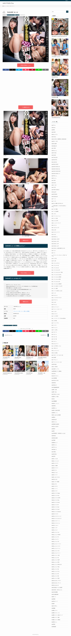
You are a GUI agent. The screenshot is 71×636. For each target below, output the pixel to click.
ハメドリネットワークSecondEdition (59, 318)
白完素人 (54, 451)
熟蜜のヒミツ (55, 442)
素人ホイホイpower (56, 502)
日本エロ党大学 (55, 426)
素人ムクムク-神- (56, 573)
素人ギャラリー (55, 467)
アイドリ (54, 198)
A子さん (54, 125)
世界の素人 (55, 364)
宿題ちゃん (55, 408)
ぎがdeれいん (55, 236)
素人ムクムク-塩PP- (56, 559)
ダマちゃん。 (55, 304)
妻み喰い (54, 405)
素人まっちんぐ (55, 525)
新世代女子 (55, 419)
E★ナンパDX (55, 141)
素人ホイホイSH (56, 504)
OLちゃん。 (55, 178)
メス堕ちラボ (55, 348)
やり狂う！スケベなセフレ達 (58, 355)
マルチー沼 (55, 336)
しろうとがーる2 (56, 265)
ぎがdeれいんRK (56, 241)
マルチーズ (55, 332)
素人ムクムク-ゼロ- (56, 550)
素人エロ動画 (26, 311)
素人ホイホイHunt (56, 495)
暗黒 (53, 431)
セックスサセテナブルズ (57, 297)
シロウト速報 (55, 288)
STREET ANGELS (56, 189)
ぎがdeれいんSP (56, 243)
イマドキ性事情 (55, 211)
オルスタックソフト (56, 232)
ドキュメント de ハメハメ (18, 311)
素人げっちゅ (55, 472)
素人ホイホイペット (56, 520)
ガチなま (54, 234)
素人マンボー (55, 527)
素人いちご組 (55, 458)
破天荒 (54, 456)
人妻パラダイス (55, 375)
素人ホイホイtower (56, 509)
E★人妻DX (55, 143)
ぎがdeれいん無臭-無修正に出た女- (59, 248)
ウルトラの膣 (55, 218)
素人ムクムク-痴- (56, 569)
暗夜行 (54, 428)
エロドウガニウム (8, 3)
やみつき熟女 (55, 352)
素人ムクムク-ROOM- (57, 534)
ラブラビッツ (55, 359)
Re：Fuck (54, 185)
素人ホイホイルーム (56, 523)
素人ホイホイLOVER (56, 497)
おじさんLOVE (55, 220)
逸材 (53, 603)
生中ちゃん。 (55, 447)
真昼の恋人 (55, 454)
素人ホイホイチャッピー (57, 516)
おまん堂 (54, 229)
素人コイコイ (55, 474)
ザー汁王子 (55, 258)
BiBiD (54, 129)
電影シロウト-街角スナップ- (58, 615)
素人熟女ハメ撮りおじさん (57, 589)
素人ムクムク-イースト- (57, 543)
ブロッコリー (55, 327)
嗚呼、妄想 (55, 389)
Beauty (54, 127)
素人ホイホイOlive (56, 500)
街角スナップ (55, 601)
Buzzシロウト (55, 134)
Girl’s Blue (54, 152)
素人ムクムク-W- (56, 536)
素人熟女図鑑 (55, 592)
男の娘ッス (55, 449)
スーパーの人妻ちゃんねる (57, 290)
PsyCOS (54, 182)
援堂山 (54, 417)
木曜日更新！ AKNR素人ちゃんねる (59, 433)
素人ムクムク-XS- (56, 541)
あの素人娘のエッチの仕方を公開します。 (59, 206)
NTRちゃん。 (55, 175)
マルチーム (55, 334)
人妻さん (54, 373)
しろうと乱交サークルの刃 (57, 286)
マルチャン (55, 341)
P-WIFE (54, 180)
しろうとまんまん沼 (56, 281)
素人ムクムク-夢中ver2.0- (57, 564)
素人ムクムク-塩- (56, 557)
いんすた (54, 213)
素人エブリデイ (55, 463)
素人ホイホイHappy (56, 493)
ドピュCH (54, 311)
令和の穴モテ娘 (55, 380)
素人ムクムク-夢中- (56, 562)
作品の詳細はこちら (26, 65)
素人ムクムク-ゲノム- (56, 548)
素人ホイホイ (55, 490)
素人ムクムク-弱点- (56, 566)
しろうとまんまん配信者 (57, 283)
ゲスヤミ (54, 250)
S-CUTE (54, 187)
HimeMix (54, 155)
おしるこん (55, 225)
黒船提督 (54, 626)
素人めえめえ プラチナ (57, 580)
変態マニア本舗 (55, 396)
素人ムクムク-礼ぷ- (56, 571)
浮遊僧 (54, 440)
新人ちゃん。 (55, 421)
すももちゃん (55, 295)
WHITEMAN (55, 194)
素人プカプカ (55, 486)
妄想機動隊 (55, 401)
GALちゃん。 (55, 150)
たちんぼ (54, 302)
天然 (53, 398)
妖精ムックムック (56, 403)
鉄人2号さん (55, 605)
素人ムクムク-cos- (56, 532)
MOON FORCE (55, 164)
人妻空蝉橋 (55, 378)
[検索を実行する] (67, 12)
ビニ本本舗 (55, 320)
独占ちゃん (55, 444)
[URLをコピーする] (45, 70)
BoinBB (54, 132)
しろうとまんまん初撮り (57, 276)
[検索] (67, 0)
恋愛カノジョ (55, 412)
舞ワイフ (54, 596)
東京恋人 (54, 435)
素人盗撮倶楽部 (55, 594)
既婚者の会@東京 (56, 424)
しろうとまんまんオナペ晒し (58, 272)
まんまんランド (55, 343)
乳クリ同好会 (55, 366)
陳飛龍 (54, 608)
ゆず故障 (54, 357)
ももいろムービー (56, 350)
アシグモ (54, 201)
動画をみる (25, 240)
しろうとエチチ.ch (56, 263)
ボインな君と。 (55, 329)
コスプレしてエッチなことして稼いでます (60, 256)
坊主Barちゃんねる (56, 394)
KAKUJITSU (55, 159)
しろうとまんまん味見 (57, 279)
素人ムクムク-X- (56, 539)
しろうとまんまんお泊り (57, 274)
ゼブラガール (55, 299)
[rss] (66, 0)
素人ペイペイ (55, 488)
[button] (6, 70)
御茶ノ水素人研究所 (56, 410)
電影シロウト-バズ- (56, 612)
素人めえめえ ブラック (57, 582)
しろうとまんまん (56, 267)
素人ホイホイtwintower (57, 511)
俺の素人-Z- (55, 385)
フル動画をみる (26, 107)
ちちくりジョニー (56, 306)
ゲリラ (54, 252)
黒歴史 (54, 624)
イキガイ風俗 (55, 209)
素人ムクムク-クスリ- (56, 546)
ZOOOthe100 (55, 196)
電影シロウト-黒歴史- (56, 619)
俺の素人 (54, 382)
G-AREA (54, 148)
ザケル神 (54, 260)
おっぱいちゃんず (56, 227)
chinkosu (54, 136)
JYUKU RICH (55, 157)
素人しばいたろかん (56, 477)
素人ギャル (55, 470)
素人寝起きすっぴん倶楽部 (57, 587)
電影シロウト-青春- (56, 617)
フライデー (55, 325)
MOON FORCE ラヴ (56, 173)
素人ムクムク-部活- (56, 578)
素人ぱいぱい (55, 479)
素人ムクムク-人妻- (56, 555)
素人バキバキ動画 (56, 481)
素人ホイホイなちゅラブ (57, 518)
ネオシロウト (55, 313)
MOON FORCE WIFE (56, 171)
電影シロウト (55, 610)
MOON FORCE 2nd (56, 166)
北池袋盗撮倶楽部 (56, 387)
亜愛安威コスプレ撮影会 (57, 371)
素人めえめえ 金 (56, 585)
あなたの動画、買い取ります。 (58, 203)
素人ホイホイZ (55, 513)
